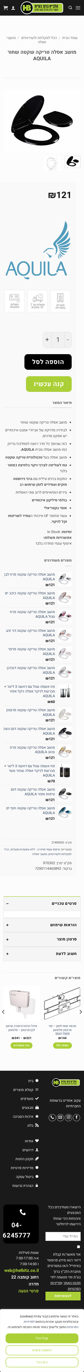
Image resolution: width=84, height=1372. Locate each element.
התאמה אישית (42, 1350)
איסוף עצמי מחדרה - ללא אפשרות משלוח (35, 849)
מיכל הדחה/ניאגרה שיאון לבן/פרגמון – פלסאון (21, 1028)
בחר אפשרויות (21, 1045)
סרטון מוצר (67, 939)
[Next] (7, 121)
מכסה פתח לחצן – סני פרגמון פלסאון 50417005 (62, 1030)
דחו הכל (42, 1362)
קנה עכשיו (49, 384)
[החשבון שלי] (13, 8)
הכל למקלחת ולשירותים (39, 38)
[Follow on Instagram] (68, 1117)
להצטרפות (63, 1296)
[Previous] (73, 121)
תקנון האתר (72, 1283)
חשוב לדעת (66, 954)
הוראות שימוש (63, 925)
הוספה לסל (48, 362)
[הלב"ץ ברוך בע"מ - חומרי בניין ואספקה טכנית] (42, 8)
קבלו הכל (42, 1338)
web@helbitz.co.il (21, 1270)
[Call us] (52, 1117)
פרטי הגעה (28, 1291)
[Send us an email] (60, 1117)
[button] (78, 7)
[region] (42, 1340)
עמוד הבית (70, 38)
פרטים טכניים (64, 903)
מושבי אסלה (39, 854)
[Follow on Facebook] (76, 1117)
